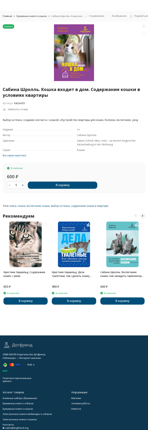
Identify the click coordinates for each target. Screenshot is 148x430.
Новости (76, 408)
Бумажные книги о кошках (32, 16)
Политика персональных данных (17, 379)
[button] (135, 216)
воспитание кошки (38, 206)
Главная (7, 16)
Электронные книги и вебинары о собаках (27, 414)
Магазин (76, 398)
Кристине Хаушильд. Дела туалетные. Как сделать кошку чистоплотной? (71, 274)
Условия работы (80, 403)
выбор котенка (60, 206)
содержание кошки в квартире (89, 206)
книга (13, 206)
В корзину (63, 185)
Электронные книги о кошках (20, 419)
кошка (21, 206)
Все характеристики (14, 155)
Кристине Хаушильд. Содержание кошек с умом (24, 274)
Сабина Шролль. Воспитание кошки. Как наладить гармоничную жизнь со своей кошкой (122, 274)
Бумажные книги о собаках (18, 403)
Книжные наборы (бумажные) (20, 398)
